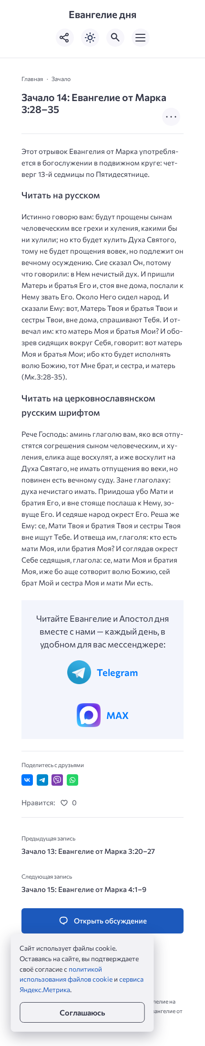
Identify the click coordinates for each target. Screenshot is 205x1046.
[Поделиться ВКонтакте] (27, 780)
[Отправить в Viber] (57, 780)
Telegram (117, 672)
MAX (117, 715)
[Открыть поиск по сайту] (115, 38)
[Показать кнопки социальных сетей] (65, 38)
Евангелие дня (102, 14)
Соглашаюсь (82, 1012)
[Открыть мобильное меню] (141, 38)
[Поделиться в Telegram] (42, 780)
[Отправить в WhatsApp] (72, 780)
